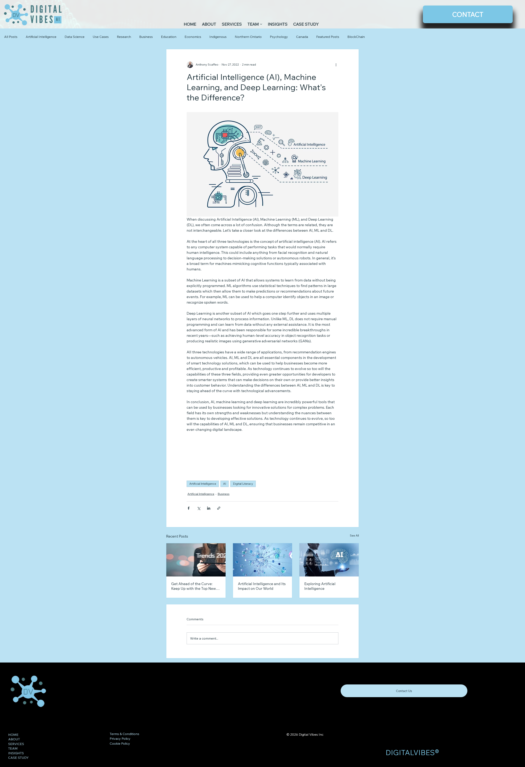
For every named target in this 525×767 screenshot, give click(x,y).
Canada (302, 37)
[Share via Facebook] (189, 508)
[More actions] (335, 64)
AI (224, 484)
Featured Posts (327, 37)
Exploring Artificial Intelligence (320, 586)
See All (354, 535)
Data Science (74, 37)
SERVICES (16, 744)
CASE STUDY (18, 758)
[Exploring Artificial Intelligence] (329, 559)
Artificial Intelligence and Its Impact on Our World (262, 586)
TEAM (13, 748)
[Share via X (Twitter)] (199, 508)
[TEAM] (90, 748)
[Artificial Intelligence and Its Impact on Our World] (262, 559)
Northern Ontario (248, 37)
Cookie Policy (120, 743)
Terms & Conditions (124, 734)
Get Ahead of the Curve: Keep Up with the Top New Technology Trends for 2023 (195, 586)
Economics (193, 37)
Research (124, 37)
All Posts (10, 37)
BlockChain (356, 37)
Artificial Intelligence (41, 37)
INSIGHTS (16, 753)
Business (146, 37)
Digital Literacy (243, 484)
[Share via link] (219, 508)
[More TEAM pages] (261, 24)
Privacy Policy (120, 738)
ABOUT (14, 739)
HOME (13, 735)
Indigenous (218, 37)
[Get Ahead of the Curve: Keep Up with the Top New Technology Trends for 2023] (196, 559)
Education (168, 37)
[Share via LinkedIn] (209, 508)
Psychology (279, 37)
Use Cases (101, 37)
